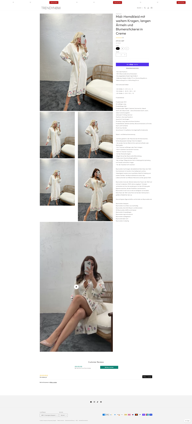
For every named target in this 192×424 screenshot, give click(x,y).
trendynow (45, 420)
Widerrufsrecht (60, 420)
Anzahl (117, 51)
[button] (145, 8)
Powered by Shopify (52, 420)
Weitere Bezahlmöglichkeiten (132, 68)
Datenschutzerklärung (69, 420)
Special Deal (54, 2)
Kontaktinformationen (83, 420)
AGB (77, 420)
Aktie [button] (119, 225)
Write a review (109, 367)
